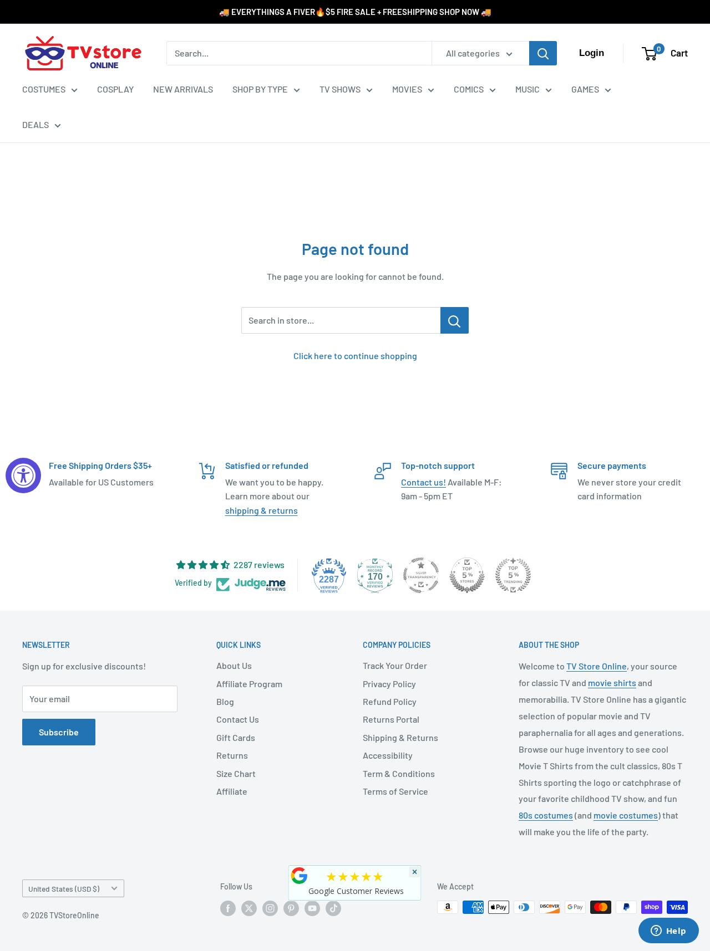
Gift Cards (235, 737)
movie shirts (612, 682)
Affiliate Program (249, 683)
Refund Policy (390, 701)
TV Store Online (596, 666)
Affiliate (231, 791)
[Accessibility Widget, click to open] (23, 475)
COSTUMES (43, 89)
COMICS (469, 89)
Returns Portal (391, 719)
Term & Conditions (399, 773)
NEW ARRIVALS (183, 89)
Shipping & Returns (400, 737)
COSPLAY (115, 89)
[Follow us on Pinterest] (291, 908)
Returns (232, 755)
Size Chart (236, 773)
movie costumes (626, 815)
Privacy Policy (389, 683)
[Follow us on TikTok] (333, 908)
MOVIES (407, 89)
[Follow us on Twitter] (249, 908)
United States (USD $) (63, 888)
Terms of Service (395, 791)
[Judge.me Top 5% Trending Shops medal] (513, 575)
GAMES (585, 89)
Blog (225, 701)
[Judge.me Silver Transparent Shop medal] (421, 575)
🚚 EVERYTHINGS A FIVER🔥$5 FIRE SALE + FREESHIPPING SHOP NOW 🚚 (355, 12)
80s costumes (546, 815)
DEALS (35, 124)
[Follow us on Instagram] (270, 908)
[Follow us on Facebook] (228, 908)
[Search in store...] (454, 320)
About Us (234, 665)
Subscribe (59, 732)
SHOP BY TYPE (260, 89)
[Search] (543, 53)
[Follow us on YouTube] (312, 908)
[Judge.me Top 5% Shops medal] (467, 575)
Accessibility (388, 755)
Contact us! (423, 482)
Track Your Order (395, 665)
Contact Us (237, 719)
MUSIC (527, 89)
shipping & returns (261, 510)
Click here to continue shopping (355, 355)
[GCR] (300, 876)
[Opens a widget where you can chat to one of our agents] (668, 931)
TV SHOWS (340, 89)
